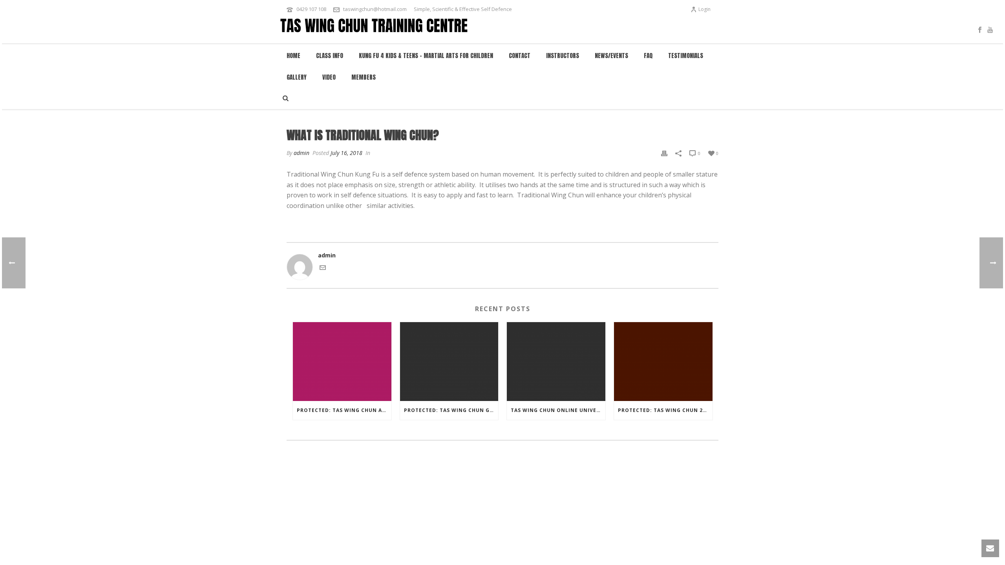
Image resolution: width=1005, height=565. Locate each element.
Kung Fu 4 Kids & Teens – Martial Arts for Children (426, 55)
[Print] (664, 152)
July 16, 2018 (346, 153)
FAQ (648, 55)
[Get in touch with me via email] (323, 268)
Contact (519, 55)
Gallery (297, 77)
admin (301, 153)
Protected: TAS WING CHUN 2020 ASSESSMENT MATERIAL (665, 410)
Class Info (329, 55)
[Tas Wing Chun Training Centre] (374, 29)
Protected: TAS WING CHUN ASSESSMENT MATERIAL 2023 (344, 410)
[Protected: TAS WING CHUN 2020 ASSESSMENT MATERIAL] (663, 361)
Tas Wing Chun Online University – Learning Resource (558, 410)
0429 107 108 (311, 9)
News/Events (611, 55)
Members (363, 77)
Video (329, 77)
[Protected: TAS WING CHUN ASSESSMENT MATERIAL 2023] (342, 361)
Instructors (562, 55)
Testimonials (685, 55)
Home (293, 55)
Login (704, 9)
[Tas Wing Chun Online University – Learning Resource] (556, 361)
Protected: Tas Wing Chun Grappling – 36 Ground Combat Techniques (451, 410)
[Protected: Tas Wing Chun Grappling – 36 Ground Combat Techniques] (449, 361)
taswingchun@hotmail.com (375, 9)
